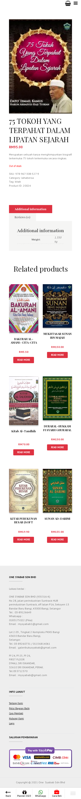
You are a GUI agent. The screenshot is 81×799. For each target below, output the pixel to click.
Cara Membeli (16, 713)
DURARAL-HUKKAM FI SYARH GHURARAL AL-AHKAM (57, 429)
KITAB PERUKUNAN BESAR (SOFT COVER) (23, 522)
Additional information (30, 209)
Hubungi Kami (16, 718)
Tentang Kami (16, 703)
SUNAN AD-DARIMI (57, 518)
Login (11, 723)
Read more (23, 359)
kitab (18, 181)
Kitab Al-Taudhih (23, 431)
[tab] (30, 209)
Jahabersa (27, 177)
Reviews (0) (22, 217)
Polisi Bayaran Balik (19, 708)
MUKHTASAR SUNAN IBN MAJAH (57, 335)
